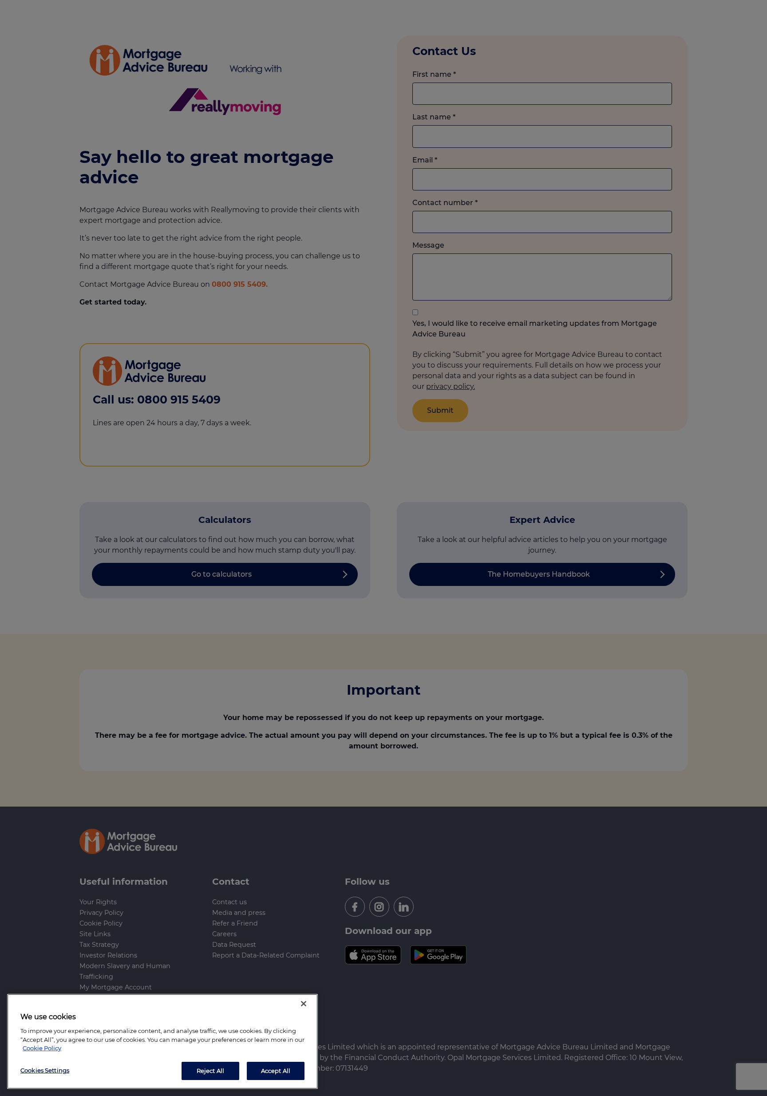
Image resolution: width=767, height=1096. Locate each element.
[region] (162, 1041)
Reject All (210, 1070)
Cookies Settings (44, 1069)
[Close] (303, 1003)
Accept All (275, 1070)
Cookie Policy (42, 1048)
